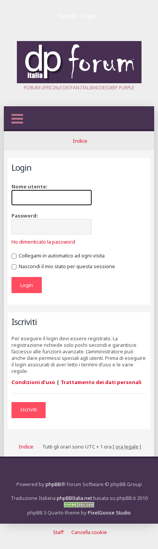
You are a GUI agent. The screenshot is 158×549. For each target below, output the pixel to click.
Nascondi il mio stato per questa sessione (66, 266)
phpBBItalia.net (74, 498)
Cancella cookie (89, 532)
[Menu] (17, 119)
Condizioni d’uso (33, 382)
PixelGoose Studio (109, 512)
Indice (80, 140)
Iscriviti (67, 16)
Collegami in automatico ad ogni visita (61, 255)
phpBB (53, 484)
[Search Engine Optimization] (79, 505)
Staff (58, 532)
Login (88, 16)
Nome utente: (30, 186)
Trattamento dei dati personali (101, 382)
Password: (25, 215)
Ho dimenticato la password (43, 241)
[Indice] (79, 81)
